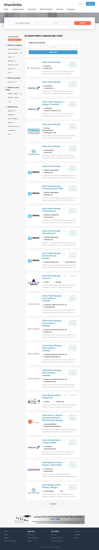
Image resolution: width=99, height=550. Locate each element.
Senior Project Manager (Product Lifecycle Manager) (51, 255)
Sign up (90, 4)
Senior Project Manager (51, 62)
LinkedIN (77, 535)
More (9, 72)
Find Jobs (83, 23)
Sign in (81, 4)
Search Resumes (33, 538)
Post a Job (31, 535)
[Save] (65, 62)
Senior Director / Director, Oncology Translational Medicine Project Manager (52, 417)
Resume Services (56, 538)
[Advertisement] (89, 71)
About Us (7, 538)
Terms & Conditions (10, 541)
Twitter (76, 538)
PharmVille (56, 547)
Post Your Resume (56, 541)
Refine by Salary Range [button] (12, 89)
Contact (6, 535)
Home (6, 531)
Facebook (77, 531)
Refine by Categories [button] (14, 45)
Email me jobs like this (37, 43)
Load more (53, 504)
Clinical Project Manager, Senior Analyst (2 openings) (51, 298)
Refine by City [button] (12, 107)
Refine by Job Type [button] (14, 78)
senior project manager (15, 40)
